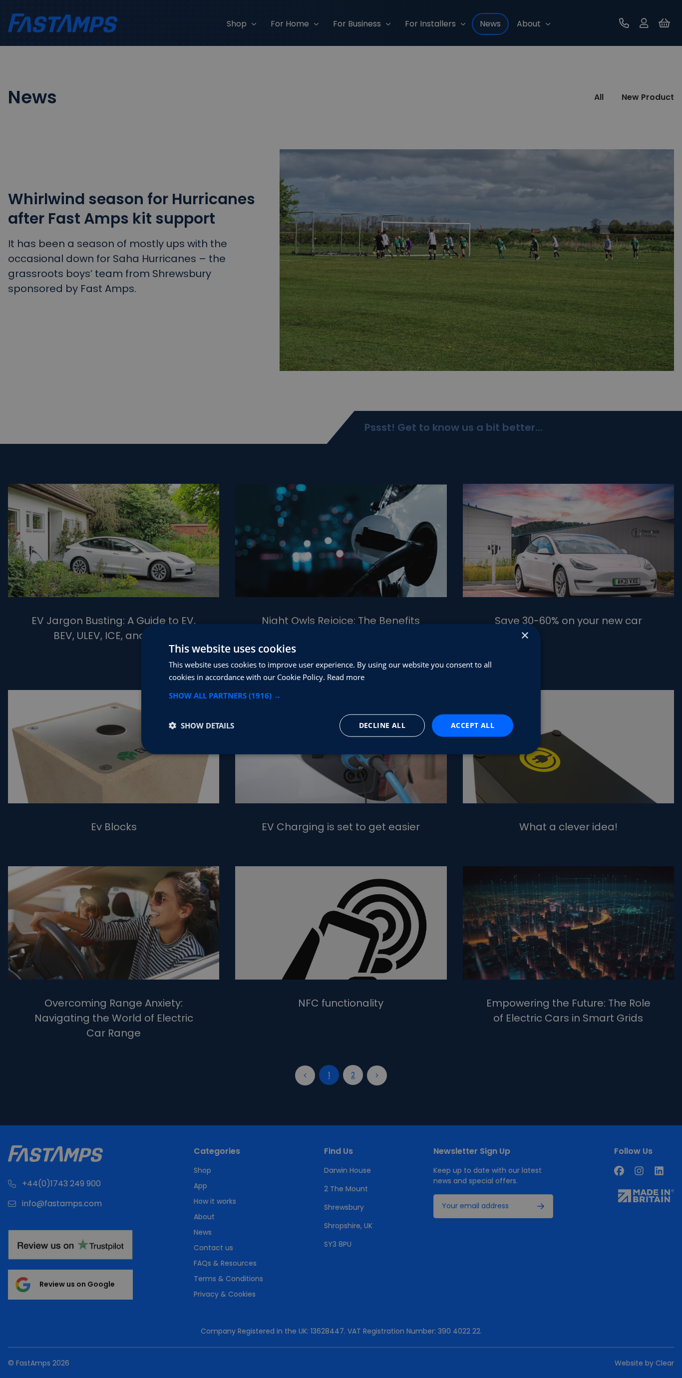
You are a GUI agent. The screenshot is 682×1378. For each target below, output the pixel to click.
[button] (341, 695)
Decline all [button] (382, 725)
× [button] (524, 636)
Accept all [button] (472, 725)
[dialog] (341, 689)
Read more (345, 677)
